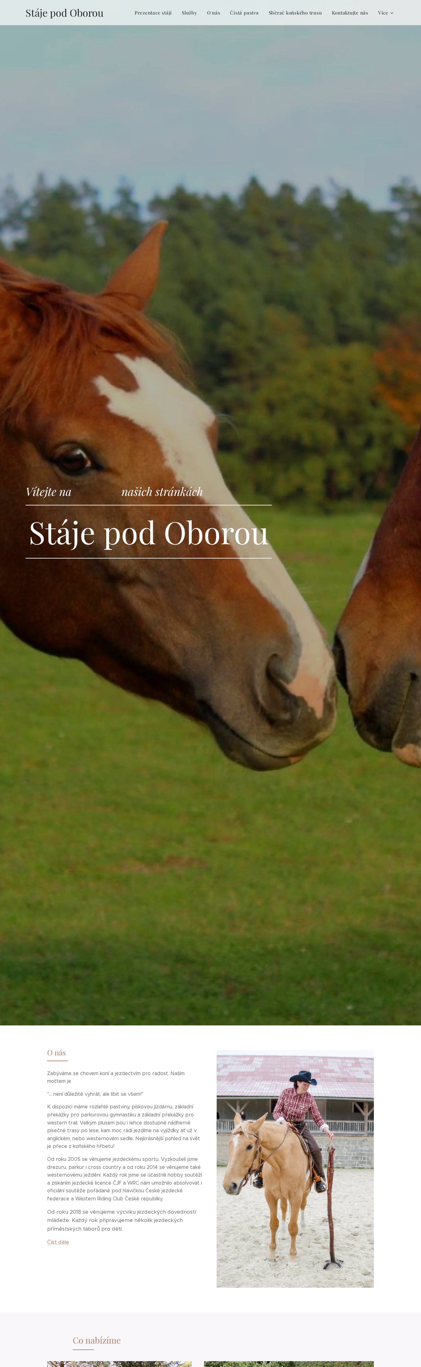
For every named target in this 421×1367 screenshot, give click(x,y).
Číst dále (58, 1242)
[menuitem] (155, 12)
